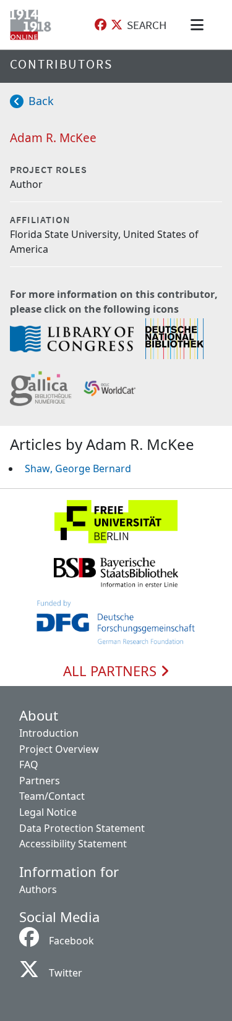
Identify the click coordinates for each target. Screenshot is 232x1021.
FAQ (28, 764)
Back (41, 100)
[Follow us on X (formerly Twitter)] (116, 25)
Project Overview (59, 749)
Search (146, 24)
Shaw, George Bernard (78, 468)
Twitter (65, 973)
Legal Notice (48, 812)
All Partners (111, 671)
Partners (39, 780)
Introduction (49, 733)
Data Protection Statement (82, 828)
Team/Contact (52, 796)
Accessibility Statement (73, 843)
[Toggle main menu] (199, 25)
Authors (38, 889)
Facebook (71, 940)
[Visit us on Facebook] (100, 25)
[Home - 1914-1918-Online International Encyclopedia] (33, 24)
